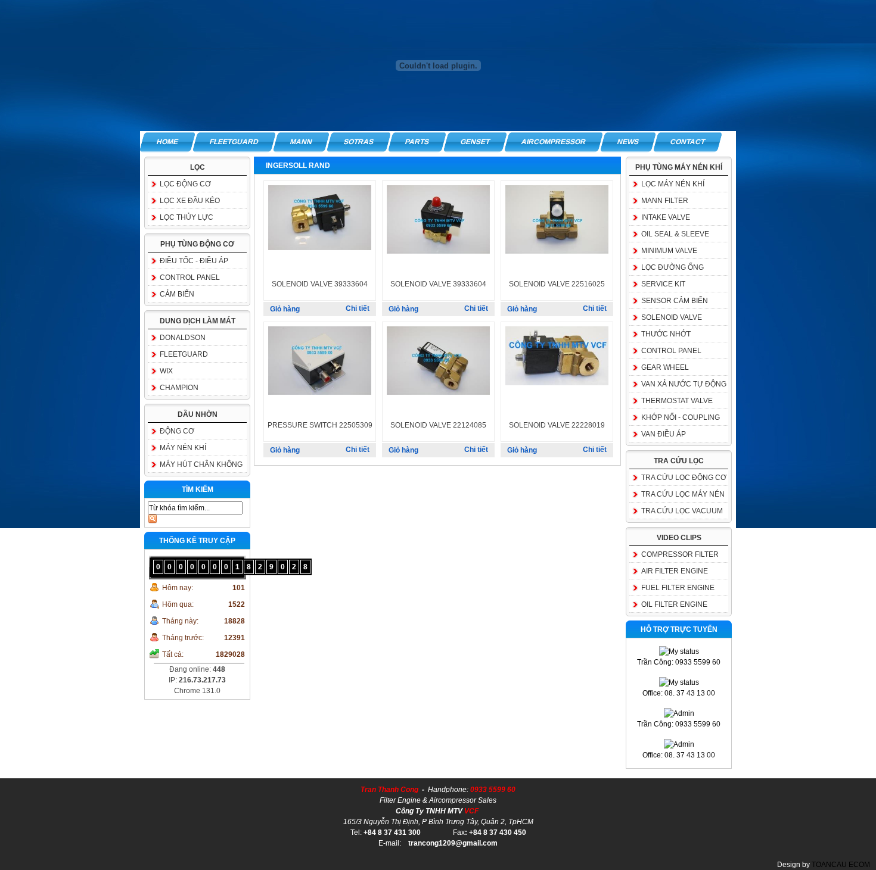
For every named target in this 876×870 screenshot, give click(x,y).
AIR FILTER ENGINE (674, 571)
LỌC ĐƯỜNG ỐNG (672, 267)
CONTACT (687, 142)
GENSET (475, 142)
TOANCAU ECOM (841, 864)
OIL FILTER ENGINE (674, 604)
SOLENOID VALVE (671, 317)
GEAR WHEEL (665, 367)
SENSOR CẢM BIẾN (674, 301)
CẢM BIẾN (177, 294)
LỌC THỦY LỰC (186, 217)
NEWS (628, 142)
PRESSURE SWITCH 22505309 (320, 425)
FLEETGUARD (234, 142)
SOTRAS (359, 142)
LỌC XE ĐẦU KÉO (190, 201)
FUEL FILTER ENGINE (678, 588)
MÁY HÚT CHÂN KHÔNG (201, 464)
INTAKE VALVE (665, 217)
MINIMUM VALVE (669, 251)
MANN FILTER (664, 201)
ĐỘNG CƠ (177, 431)
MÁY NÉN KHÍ (183, 448)
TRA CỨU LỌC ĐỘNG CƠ (683, 477)
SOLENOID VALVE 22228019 (557, 425)
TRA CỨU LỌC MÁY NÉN (683, 494)
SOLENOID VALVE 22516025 (557, 284)
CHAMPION (179, 387)
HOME (167, 142)
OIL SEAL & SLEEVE (675, 234)
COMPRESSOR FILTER (680, 554)
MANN (301, 142)
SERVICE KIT (663, 284)
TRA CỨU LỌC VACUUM (682, 511)
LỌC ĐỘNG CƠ (185, 184)
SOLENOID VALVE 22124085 (438, 425)
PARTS (417, 142)
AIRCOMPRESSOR (553, 142)
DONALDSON (183, 337)
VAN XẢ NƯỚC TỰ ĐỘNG (683, 384)
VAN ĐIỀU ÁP (663, 434)
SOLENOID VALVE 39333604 (320, 284)
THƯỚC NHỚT (666, 334)
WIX (166, 371)
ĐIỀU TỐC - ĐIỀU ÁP (194, 261)
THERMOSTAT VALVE (677, 401)
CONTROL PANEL (190, 277)
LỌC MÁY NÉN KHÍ (672, 184)
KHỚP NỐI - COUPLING (680, 417)
